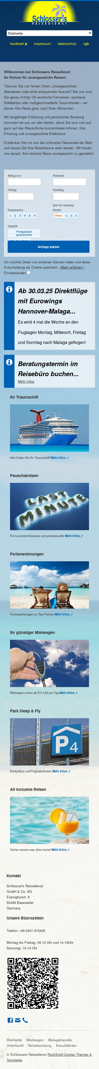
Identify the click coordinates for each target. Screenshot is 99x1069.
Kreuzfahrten (66, 1045)
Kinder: (57, 210)
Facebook (10, 1020)
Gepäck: (13, 226)
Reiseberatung (39, 1045)
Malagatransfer (60, 1039)
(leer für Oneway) (63, 205)
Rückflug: (58, 190)
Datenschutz (67, 43)
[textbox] (24, 182)
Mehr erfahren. (72, 267)
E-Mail (17, 1020)
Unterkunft (15, 1045)
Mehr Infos (26, 381)
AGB (86, 43)
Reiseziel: (59, 176)
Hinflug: (12, 190)
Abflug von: (15, 176)
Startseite (14, 1039)
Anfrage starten (48, 247)
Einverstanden (15, 272)
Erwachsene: (16, 210)
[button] (10, 215)
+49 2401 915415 (24, 1020)
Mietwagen (35, 1039)
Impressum (42, 43)
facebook (17, 43)
